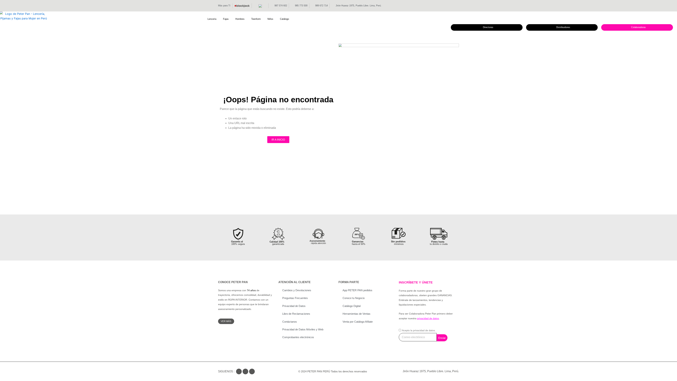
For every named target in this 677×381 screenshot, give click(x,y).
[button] (213, 19)
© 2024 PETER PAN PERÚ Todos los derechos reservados (332, 371)
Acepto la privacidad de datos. (419, 330)
